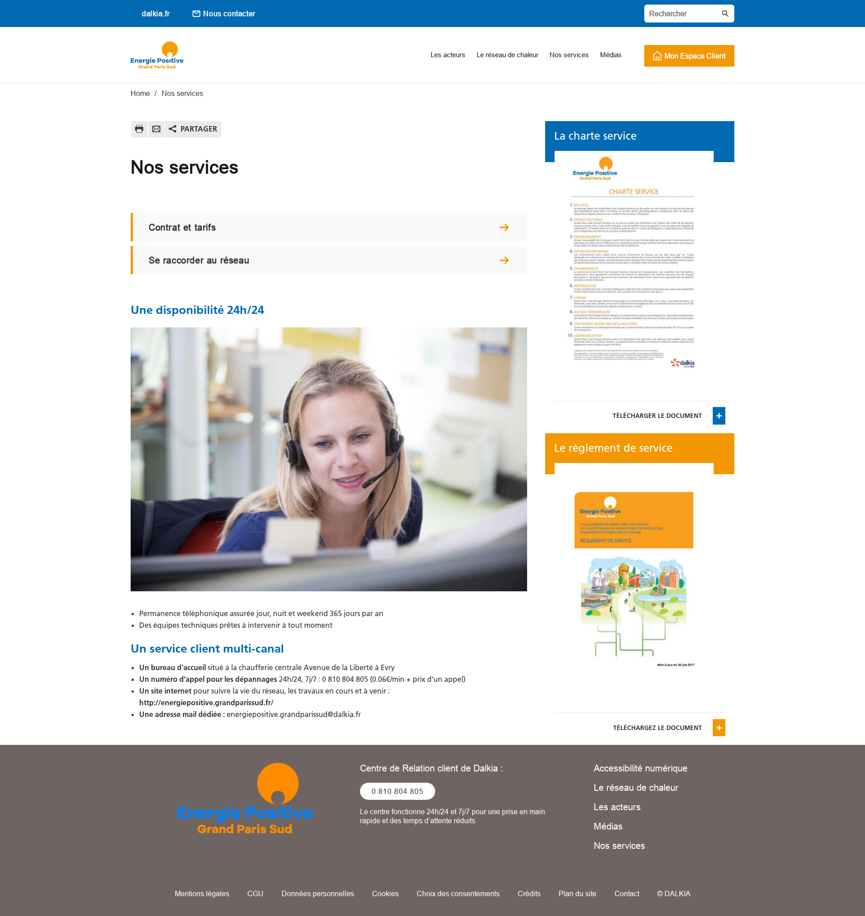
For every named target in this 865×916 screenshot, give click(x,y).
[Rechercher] (689, 14)
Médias (608, 826)
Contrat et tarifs (182, 227)
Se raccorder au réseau (199, 260)
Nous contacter (229, 13)
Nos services (619, 845)
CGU (255, 893)
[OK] (725, 14)
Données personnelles (318, 893)
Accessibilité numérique (640, 768)
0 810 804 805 (397, 791)
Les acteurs (617, 807)
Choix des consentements (458, 893)
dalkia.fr (155, 13)
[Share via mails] (156, 130)
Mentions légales (202, 893)
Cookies (385, 893)
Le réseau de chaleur (636, 787)
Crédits (529, 893)
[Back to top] (827, 883)
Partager (199, 128)
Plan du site (577, 893)
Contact (627, 893)
